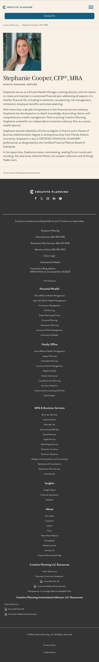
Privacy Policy (50, 645)
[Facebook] (35, 200)
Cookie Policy (50, 652)
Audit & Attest (49, 419)
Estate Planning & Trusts (49, 315)
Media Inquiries (49, 545)
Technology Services (49, 444)
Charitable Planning (49, 361)
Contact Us (50, 550)
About (49, 509)
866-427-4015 (63, 243)
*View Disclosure (49, 281)
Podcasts (49, 500)
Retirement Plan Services (49, 469)
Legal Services (49, 439)
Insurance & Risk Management (49, 330)
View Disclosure (11, 604)
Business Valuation (49, 385)
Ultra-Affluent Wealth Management (49, 295)
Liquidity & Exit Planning (49, 380)
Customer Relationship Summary (51, 586)
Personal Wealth (49, 288)
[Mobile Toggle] (91, 7)
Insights (49, 483)
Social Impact (49, 395)
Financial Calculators (49, 495)
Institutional (49, 474)
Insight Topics (50, 490)
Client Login (49, 256)
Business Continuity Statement (49, 576)
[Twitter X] (41, 200)
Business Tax (49, 424)
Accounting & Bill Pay (49, 429)
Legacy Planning (50, 356)
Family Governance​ (49, 376)
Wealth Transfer (49, 371)
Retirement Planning (50, 325)
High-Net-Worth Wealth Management (49, 300)
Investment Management (49, 305)
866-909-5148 (58, 237)
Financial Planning (49, 320)
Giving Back (49, 540)
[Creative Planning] (18, 7)
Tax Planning (49, 310)
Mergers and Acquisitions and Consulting (49, 459)
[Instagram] (47, 200)
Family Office (49, 344)
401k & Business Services (49, 408)
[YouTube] (60, 200)
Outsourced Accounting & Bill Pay (50, 390)
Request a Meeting (50, 230)
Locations (49, 521)
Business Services (49, 414)
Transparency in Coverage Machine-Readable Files (49, 591)
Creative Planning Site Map (49, 555)
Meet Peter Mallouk (49, 535)
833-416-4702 (58, 249)
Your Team (49, 516)
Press (49, 530)
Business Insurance (49, 449)
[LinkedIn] (54, 200)
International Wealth (50, 262)
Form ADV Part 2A (51, 581)
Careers (49, 525)
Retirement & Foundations (49, 464)
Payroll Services (49, 434)
